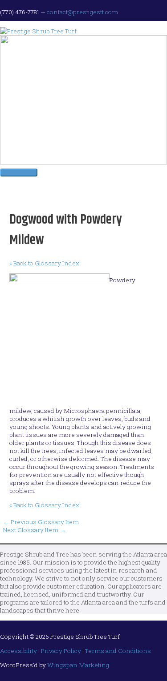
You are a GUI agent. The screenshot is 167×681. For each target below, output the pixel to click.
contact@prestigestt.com (82, 12)
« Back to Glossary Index (44, 263)
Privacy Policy (61, 651)
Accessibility (18, 651)
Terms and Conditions (118, 651)
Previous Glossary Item (41, 522)
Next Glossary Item (34, 530)
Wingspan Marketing (78, 665)
